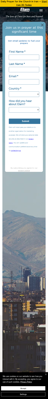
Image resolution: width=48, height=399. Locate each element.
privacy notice (24, 170)
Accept (23, 388)
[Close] (44, 376)
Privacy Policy (26, 381)
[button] (42, 25)
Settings (23, 394)
